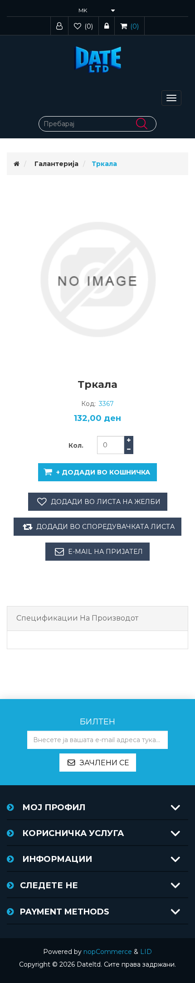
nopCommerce (107, 952)
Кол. (75, 445)
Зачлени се (104, 762)
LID (146, 952)
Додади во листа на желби (106, 502)
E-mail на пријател (105, 552)
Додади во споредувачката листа (105, 527)
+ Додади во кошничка (103, 472)
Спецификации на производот (77, 618)
